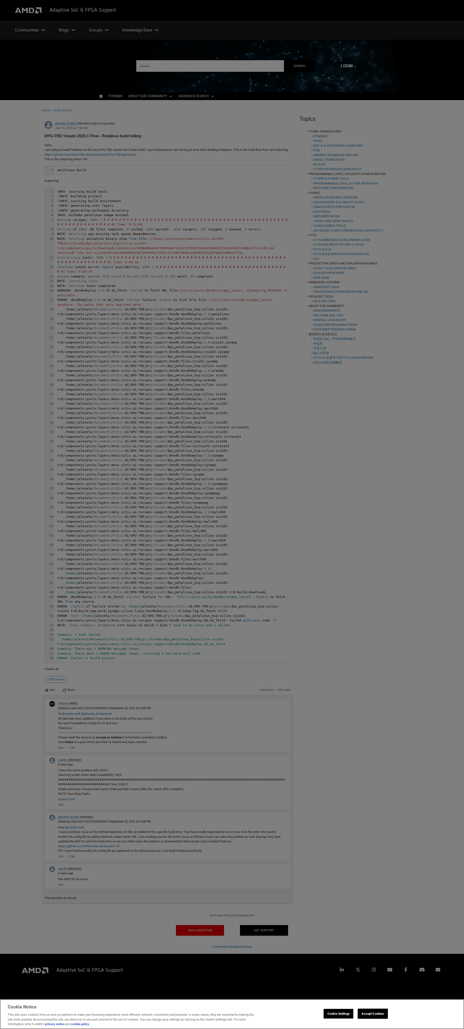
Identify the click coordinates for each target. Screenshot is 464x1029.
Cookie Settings (338, 1013)
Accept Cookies (373, 1013)
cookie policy (80, 1024)
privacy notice (55, 1024)
